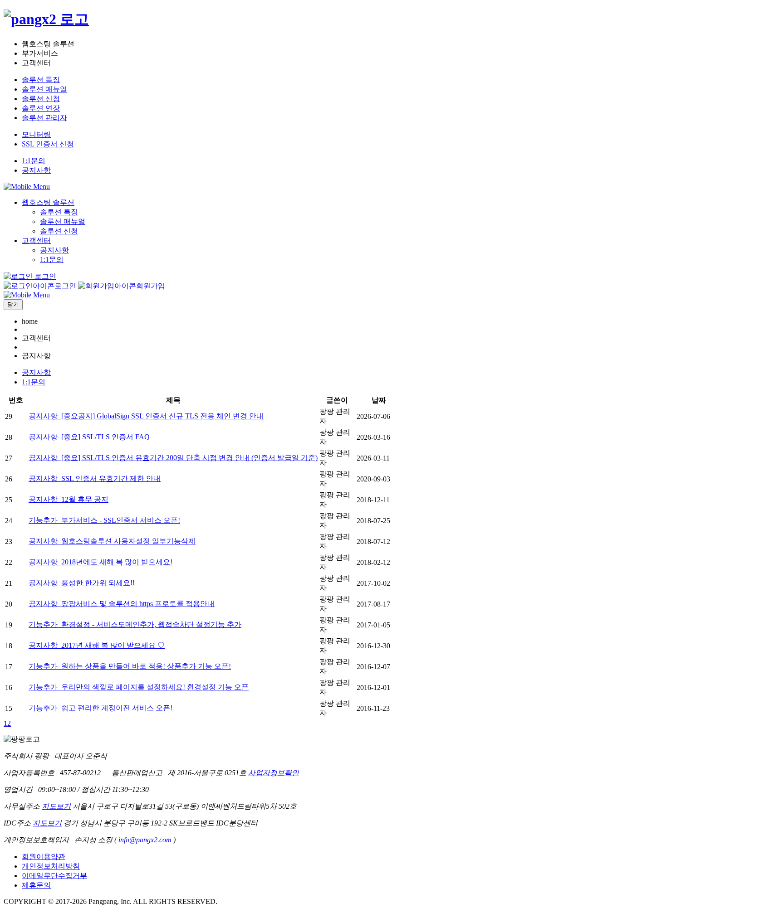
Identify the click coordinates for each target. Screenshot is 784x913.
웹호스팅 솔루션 (48, 202)
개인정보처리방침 (51, 866)
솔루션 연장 (41, 108)
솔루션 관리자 (44, 117)
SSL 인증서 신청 (48, 144)
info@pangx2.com (145, 840)
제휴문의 (36, 885)
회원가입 (150, 286)
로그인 (44, 276)
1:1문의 (33, 161)
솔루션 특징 (41, 79)
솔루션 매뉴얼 (44, 89)
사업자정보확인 (273, 773)
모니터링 (36, 134)
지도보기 (56, 806)
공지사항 (36, 170)
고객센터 (36, 240)
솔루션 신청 (41, 98)
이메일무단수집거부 (54, 875)
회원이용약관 (43, 856)
